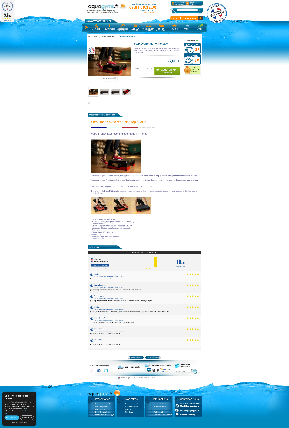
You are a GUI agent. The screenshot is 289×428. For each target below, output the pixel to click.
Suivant (89, 103)
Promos (128, 409)
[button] (19, 422)
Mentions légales (160, 406)
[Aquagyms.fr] (107, 8)
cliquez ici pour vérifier (163, 378)
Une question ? (100, 409)
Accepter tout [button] (11, 418)
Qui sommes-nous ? (102, 404)
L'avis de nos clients (102, 412)
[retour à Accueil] (89, 36)
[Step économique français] (93, 92)
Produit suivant (153, 357)
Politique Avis (158, 412)
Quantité (136, 68)
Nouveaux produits (132, 404)
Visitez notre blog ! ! (188, 415)
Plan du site (129, 412)
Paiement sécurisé (160, 404)
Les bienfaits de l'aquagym (104, 415)
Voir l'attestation (100, 265)
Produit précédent (137, 357)
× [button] (33, 394)
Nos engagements (101, 406)
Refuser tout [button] (27, 418)
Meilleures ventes (131, 406)
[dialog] (19, 409)
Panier (192, 3)
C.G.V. (156, 409)
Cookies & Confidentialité (163, 415)
